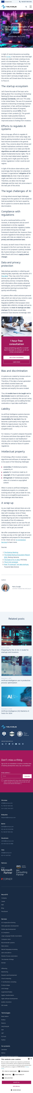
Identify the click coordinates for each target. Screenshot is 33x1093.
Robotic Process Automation (9, 956)
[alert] (16, 1075)
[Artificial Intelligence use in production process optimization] (16, 666)
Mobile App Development (8, 929)
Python (3, 1040)
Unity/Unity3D (5, 1026)
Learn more (16, 362)
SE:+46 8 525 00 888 (7, 843)
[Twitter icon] (9, 744)
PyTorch (3, 1036)
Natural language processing (9, 949)
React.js (3, 1023)
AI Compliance (5, 932)
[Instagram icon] (13, 744)
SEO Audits (4, 1005)
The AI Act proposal (11, 562)
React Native (4, 1016)
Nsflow (3, 1053)
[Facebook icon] (6, 744)
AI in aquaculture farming (8, 922)
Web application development (10, 926)
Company (4, 898)
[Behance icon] (19, 744)
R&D (2, 905)
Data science (4, 946)
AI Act (8, 56)
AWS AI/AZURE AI (6, 952)
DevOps (3, 963)
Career (3, 901)
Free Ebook (4, 911)
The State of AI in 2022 (12, 560)
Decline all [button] (16, 1086)
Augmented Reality (6, 992)
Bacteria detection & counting (9, 1056)
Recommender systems (8, 942)
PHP (2, 1030)
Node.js (3, 1020)
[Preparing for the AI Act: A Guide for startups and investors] (16, 635)
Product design (5, 985)
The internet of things (7, 959)
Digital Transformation (7, 995)
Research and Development (9, 975)
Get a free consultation (16, 357)
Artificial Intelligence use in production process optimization (15, 681)
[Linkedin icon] (2, 744)
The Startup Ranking (11, 552)
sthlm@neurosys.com (7, 841)
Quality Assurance (6, 1002)
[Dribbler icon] (23, 744)
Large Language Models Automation (11, 936)
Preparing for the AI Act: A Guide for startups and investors (15, 651)
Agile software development (9, 998)
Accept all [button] (16, 1082)
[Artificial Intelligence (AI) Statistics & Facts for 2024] (16, 697)
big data (4, 276)
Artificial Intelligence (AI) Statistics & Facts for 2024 (15, 712)
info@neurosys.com (7, 803)
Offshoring (4, 968)
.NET (2, 1033)
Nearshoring (4, 972)
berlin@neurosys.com (7, 826)
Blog (2, 908)
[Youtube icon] (16, 744)
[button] (16, 1090)
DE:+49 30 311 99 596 (7, 829)
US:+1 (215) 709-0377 (7, 808)
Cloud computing (6, 978)
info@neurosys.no (6, 852)
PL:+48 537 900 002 (7, 806)
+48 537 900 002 (26, 1)
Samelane (4, 1049)
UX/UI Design (4, 988)
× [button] (31, 1058)
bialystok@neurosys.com (8, 817)
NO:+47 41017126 (5, 855)
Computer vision (6, 939)
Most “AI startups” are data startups (16, 564)
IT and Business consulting (8, 982)
